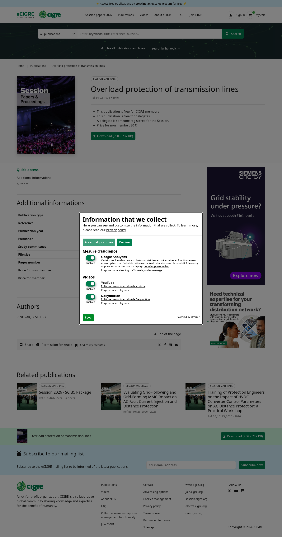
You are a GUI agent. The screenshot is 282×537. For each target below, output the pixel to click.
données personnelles (156, 266)
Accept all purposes (99, 242)
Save (88, 318)
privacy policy (116, 230)
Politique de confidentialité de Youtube (123, 286)
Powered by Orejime (188, 317)
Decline (124, 242)
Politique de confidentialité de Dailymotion (125, 299)
